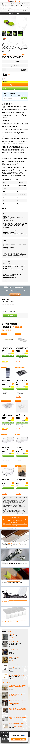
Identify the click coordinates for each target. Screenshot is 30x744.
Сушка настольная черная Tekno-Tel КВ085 (21, 481)
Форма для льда (21, 185)
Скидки (19, 1)
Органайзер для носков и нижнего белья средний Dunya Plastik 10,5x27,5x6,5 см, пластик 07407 (14, 620)
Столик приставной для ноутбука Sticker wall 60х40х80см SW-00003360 (18, 674)
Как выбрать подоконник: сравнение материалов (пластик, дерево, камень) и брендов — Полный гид (18, 687)
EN (26, 1)
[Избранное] (23, 10)
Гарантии (6, 261)
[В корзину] (13, 351)
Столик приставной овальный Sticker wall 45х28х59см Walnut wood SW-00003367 (17, 666)
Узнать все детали (15, 294)
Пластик (24, 194)
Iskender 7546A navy (14, 657)
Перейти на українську (18, 739)
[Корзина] (27, 10)
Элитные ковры (12, 650)
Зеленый (19, 197)
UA (25, 1)
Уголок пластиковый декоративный (13, 581)
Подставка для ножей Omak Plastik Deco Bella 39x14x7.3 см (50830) (22, 349)
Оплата (5, 240)
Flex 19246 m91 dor (14, 642)
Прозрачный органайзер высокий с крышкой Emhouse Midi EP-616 (8, 450)
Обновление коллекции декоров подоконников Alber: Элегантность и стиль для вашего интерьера (17, 725)
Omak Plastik (23, 70)
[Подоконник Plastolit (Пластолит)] (15, 536)
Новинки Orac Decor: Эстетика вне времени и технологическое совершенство (17, 694)
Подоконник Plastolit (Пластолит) (14, 543)
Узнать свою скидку (9, 355)
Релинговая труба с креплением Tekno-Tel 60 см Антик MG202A (8, 348)
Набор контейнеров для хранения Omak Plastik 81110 (15, 524)
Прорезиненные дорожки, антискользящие (15, 644)
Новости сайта (6, 682)
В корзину (16, 85)
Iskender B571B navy (14, 649)
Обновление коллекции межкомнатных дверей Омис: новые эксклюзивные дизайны (18, 717)
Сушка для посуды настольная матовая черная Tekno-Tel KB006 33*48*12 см (14, 600)
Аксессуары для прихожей (14, 668)
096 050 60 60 (14, 3)
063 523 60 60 (22, 3)
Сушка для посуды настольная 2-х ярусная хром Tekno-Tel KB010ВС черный (15, 519)
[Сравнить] (25, 10)
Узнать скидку (10, 89)
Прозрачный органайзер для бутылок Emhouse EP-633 (8, 482)
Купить (24, 98)
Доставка (6, 214)
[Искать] (27, 8)
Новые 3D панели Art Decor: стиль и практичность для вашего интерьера (17, 709)
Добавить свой (11, 315)
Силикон (19, 194)
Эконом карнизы (9, 562)
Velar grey (11, 634)
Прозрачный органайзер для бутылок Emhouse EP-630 (21, 450)
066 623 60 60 (14, 5)
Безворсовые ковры (13, 635)
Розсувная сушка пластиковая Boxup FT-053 (7, 415)
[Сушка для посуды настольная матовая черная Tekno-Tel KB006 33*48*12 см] (15, 593)
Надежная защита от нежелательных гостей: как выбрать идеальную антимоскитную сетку (17, 702)
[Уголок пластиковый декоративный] (15, 574)
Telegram (21, 5)
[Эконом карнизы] (15, 555)
